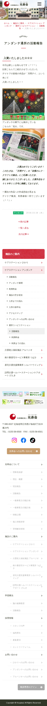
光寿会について (12, 464)
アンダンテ (18, 213)
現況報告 (17, 486)
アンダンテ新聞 (16, 283)
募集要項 (17, 640)
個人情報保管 (19, 522)
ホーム (6, 23)
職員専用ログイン (28, 687)
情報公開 (17, 515)
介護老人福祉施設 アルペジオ (18, 350)
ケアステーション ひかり (16, 262)
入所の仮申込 (15, 307)
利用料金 (13, 289)
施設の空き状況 (16, 295)
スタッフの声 (19, 626)
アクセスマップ (16, 313)
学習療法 (9, 595)
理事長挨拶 (18, 472)
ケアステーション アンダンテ (18, 270)
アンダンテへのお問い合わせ (21, 319)
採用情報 (9, 618)
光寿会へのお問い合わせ (20, 451)
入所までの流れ (16, 301)
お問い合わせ (11, 655)
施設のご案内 (18, 23)
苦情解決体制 (19, 529)
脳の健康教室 (19, 603)
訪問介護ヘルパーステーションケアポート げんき (22, 374)
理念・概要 (18, 479)
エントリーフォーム (21, 647)
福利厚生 (17, 633)
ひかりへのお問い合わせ (23, 662)
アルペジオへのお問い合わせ (25, 676)
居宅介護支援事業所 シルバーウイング (23, 365)
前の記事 (24, 222)
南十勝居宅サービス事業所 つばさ (21, 357)
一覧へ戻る (23, 228)
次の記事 (24, 234)
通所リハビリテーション (25, 26)
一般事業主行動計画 (21, 500)
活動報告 (13, 277)
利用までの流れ (18, 343)
